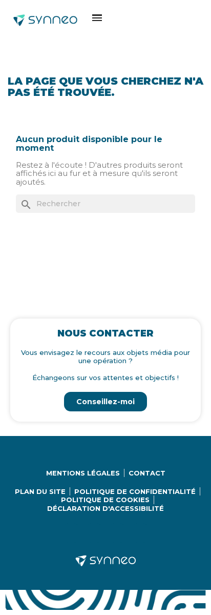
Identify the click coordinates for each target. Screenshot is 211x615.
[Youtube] (117, 533)
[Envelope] (140, 533)
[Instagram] (94, 533)
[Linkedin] (71, 533)
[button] (97, 17)
